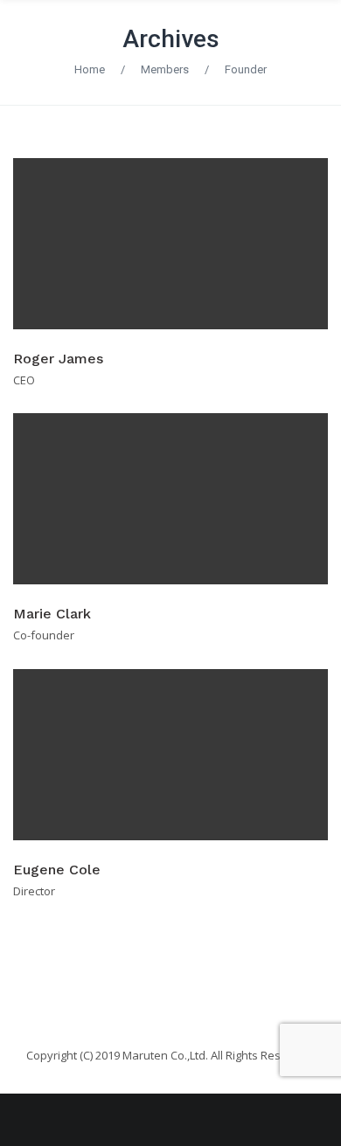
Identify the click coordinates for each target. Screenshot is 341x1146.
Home (89, 69)
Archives (170, 38)
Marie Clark (52, 613)
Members (165, 69)
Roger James (58, 358)
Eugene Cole (57, 869)
